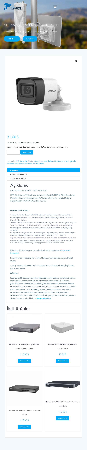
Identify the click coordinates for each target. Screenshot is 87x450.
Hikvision (57, 161)
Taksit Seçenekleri (18, 178)
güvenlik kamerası (40, 161)
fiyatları (44, 298)
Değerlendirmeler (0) (18, 174)
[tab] (43, 170)
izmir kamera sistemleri (23, 164)
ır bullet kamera (38, 164)
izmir (63, 161)
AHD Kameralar (21, 161)
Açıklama (14, 170)
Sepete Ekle (26, 152)
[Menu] (55, 7)
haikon (50, 161)
